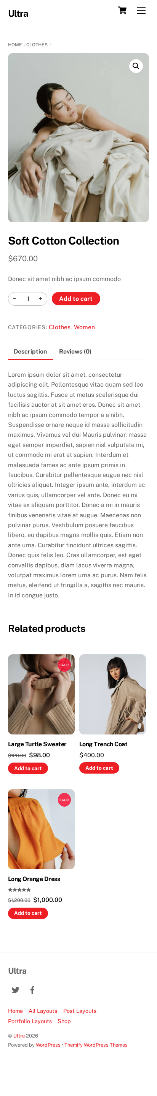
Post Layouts (79, 1011)
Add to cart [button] (28, 768)
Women (84, 327)
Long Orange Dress (34, 879)
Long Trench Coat (103, 744)
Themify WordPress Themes (96, 1045)
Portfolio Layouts (30, 1021)
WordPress (48, 1045)
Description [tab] (30, 351)
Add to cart (76, 298)
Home (15, 44)
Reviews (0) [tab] (75, 351)
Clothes (37, 44)
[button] (136, 66)
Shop (64, 1021)
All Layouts (43, 1011)
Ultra (19, 1036)
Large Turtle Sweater (37, 744)
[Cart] (122, 10)
